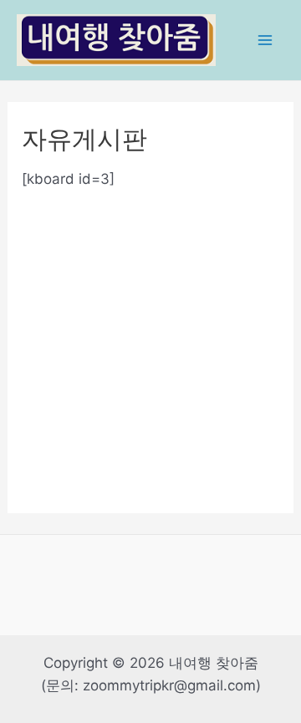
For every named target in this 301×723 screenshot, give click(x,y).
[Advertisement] (150, 341)
